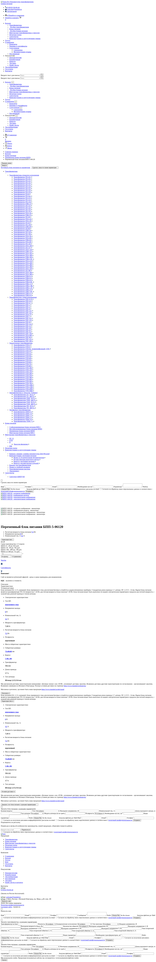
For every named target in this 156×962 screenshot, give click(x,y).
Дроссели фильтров (21, 444)
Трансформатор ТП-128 (22, 225)
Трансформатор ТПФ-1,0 (23, 414)
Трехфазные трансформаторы (20, 410)
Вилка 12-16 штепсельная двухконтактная (29, 457)
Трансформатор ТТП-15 (22, 353)
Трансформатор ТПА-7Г (23, 314)
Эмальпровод (14, 471)
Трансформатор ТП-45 (22, 223)
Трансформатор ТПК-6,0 (23, 295)
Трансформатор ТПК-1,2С (23, 288)
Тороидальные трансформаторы (20, 343)
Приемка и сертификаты (18, 46)
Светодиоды (13, 37)
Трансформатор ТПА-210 (23, 261)
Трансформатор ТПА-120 (23, 249)
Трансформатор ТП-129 (22, 232)
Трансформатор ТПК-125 (23, 251)
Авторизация (12, 11)
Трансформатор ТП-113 (22, 198)
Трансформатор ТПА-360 (23, 274)
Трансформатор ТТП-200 (23, 374)
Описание (5, 693)
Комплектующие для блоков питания (22, 456)
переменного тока (12, 605)
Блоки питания (14, 29)
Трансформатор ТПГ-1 (22, 305)
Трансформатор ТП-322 (22, 196)
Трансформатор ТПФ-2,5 (23, 417)
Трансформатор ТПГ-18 (22, 328)
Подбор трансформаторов (19, 27)
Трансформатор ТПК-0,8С (23, 282)
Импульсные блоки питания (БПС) (22, 433)
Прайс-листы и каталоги (14, 882)
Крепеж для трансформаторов (20, 465)
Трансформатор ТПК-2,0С (23, 259)
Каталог (8, 23)
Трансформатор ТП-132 (22, 190)
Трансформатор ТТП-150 (23, 372)
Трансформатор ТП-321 (22, 177)
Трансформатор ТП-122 (22, 187)
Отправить (29, 491)
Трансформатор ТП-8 (21, 194)
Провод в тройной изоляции (19, 467)
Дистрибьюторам (11, 67)
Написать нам (6, 901)
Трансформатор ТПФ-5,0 (23, 419)
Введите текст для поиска (10, 75)
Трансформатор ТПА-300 (23, 267)
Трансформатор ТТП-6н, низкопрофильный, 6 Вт (32, 349)
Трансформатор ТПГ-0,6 (23, 301)
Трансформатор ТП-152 (22, 192)
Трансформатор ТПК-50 (22, 230)
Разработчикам (14, 59)
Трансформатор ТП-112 (22, 188)
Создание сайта (6, 907)
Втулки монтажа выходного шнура (26, 459)
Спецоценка (18, 50)
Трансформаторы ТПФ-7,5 (23, 421)
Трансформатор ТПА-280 (23, 265)
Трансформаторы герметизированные (23, 297)
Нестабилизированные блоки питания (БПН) (25, 429)
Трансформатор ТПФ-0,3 (23, 412)
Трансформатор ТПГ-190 (23, 341)
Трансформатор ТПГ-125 (23, 339)
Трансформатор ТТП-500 (23, 381)
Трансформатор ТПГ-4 (22, 309)
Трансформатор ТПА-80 (23, 242)
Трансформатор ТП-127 (22, 248)
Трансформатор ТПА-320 (23, 269)
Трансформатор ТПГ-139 (23, 333)
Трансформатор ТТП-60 (22, 362)
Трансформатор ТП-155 (22, 209)
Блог (6, 862)
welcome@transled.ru (13, 897)
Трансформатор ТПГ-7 (22, 316)
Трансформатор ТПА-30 (23, 221)
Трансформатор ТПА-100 (23, 246)
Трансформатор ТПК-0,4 (23, 276)
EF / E (11, 438)
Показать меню (6, 163)
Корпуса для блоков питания (24, 461)
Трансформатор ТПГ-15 (22, 326)
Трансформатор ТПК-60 (22, 240)
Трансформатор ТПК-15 (22, 204)
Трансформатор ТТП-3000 (23, 391)
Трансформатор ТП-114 (22, 200)
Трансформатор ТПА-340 (23, 272)
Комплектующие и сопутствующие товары (24, 38)
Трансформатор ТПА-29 (23, 219)
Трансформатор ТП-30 (22, 217)
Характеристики (7, 539)
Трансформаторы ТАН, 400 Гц (25, 404)
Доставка (12, 63)
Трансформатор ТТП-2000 (23, 389)
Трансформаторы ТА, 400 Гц (24, 396)
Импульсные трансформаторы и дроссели (24, 33)
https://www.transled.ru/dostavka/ (75, 686)
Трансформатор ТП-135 (22, 211)
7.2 (32, 532)
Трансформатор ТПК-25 (22, 215)
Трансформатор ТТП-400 (23, 379)
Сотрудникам (14, 48)
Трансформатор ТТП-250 (23, 375)
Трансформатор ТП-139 (22, 234)
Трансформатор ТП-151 (22, 185)
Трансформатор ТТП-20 (22, 354)
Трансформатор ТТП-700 (23, 383)
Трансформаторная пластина (19, 469)
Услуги (7, 40)
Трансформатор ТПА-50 (23, 236)
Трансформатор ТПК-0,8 (23, 280)
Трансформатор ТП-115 (22, 206)
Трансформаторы (15, 25)
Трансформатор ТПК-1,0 (23, 284)
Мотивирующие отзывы (22, 52)
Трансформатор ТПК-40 (22, 227)
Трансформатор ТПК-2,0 (23, 290)
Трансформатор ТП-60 (22, 229)
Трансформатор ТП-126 (22, 244)
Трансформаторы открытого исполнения (24, 175)
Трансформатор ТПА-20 (23, 213)
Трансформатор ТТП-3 (22, 345)
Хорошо (4, 960)
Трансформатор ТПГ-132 (23, 320)
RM (10, 446)
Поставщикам (14, 54)
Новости (12, 61)
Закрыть (4, 165)
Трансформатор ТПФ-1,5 (23, 415)
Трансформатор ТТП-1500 (23, 387)
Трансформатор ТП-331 (22, 179)
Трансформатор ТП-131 (22, 183)
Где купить (9, 69)
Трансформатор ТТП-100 (23, 368)
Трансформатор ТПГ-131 (23, 312)
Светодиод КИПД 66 (17, 477)
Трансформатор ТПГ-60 (22, 337)
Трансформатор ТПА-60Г (23, 335)
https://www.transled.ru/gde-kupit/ (52, 689)
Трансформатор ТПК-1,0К (23, 286)
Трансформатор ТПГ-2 (22, 307)
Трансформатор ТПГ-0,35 (23, 299)
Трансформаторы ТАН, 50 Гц (24, 402)
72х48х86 (8, 651)
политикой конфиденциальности (13, 491)
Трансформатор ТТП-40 (22, 358)
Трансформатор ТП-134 (22, 202)
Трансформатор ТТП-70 (22, 364)
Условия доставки (8, 791)
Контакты (8, 71)
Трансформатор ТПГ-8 (22, 322)
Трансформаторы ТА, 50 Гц (24, 395)
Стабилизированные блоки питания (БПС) (24, 427)
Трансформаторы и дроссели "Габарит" (23, 393)
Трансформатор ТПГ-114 (23, 324)
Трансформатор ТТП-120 (23, 370)
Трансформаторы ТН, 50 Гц (24, 406)
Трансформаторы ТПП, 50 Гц (24, 398)
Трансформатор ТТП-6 (22, 347)
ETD (11, 440)
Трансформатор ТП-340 (22, 270)
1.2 (22, 536)
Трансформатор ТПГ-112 (23, 318)
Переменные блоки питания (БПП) (22, 431)
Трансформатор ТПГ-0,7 (23, 303)
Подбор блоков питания (18, 31)
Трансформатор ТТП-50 (22, 360)
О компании (9, 42)
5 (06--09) (8, 659)
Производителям (15, 58)
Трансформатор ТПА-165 (23, 253)
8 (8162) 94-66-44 (7, 890)
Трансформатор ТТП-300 (23, 377)
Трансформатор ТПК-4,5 (23, 293)
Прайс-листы (14, 65)
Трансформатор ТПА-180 (23, 255)
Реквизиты (13, 44)
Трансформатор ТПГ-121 (23, 311)
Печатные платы (15, 35)
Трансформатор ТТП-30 (22, 356)
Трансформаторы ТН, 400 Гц (24, 408)
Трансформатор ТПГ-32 (22, 332)
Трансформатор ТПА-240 (23, 263)
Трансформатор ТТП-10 (22, 351)
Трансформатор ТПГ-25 (22, 330)
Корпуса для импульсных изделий (26, 463)
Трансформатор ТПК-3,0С (23, 291)
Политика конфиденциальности (12, 905)
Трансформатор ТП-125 (22, 208)
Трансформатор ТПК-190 (23, 257)
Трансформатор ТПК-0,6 (23, 278)
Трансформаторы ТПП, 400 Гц (25, 400)
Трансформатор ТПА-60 (23, 238)
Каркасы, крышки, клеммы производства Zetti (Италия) (29, 454)
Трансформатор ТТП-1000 (23, 385)
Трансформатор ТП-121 (22, 181)
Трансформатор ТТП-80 (22, 366)
